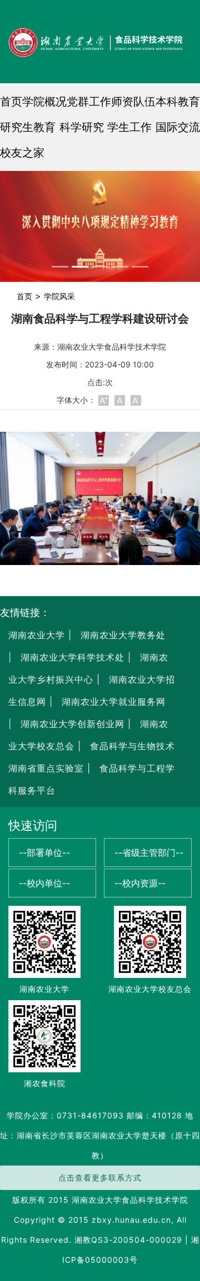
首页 (11, 101)
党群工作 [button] (89, 101)
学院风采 (59, 296)
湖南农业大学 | (40, 634)
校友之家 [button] (22, 152)
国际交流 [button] (178, 127)
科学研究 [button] (81, 127)
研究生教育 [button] (28, 127)
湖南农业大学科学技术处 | (74, 657)
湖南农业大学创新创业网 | (74, 723)
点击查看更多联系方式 (100, 1177)
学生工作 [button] (129, 127)
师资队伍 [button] (133, 101)
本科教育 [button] (178, 101)
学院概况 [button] (44, 101)
